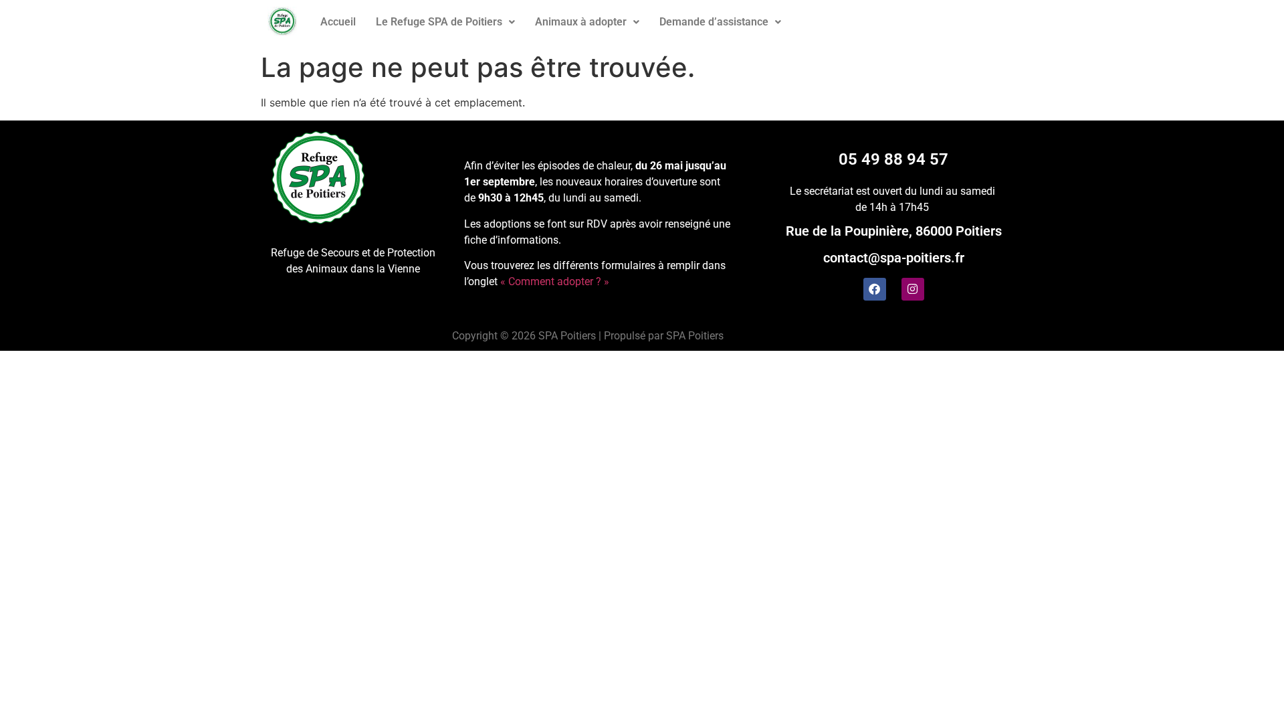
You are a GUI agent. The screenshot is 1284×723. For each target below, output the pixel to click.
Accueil (338, 21)
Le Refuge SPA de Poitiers (439, 21)
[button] (445, 22)
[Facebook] (874, 289)
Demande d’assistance (713, 21)
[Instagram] (912, 289)
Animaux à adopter (581, 21)
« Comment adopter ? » (554, 281)
